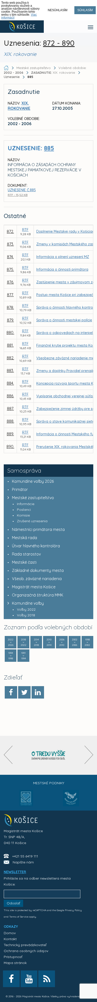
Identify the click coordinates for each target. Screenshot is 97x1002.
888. (10, 421)
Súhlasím (85, 10)
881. (10, 345)
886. (10, 395)
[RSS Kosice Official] (46, 978)
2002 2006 (74, 642)
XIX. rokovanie (53, 72)
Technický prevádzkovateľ (25, 945)
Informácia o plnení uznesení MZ (62, 257)
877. (10, 294)
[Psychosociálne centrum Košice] (26, 801)
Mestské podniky (48, 783)
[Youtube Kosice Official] (29, 978)
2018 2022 (23, 642)
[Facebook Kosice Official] (11, 978)
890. (10, 446)
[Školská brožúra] (48, 755)
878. (10, 307)
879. (10, 320)
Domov (10, 933)
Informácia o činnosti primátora (62, 269)
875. (10, 269)
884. (10, 383)
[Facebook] (11, 692)
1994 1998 (10, 655)
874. (10, 256)
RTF (25, 229)
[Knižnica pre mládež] (71, 801)
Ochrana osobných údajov (26, 951)
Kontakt (10, 939)
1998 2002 (87, 642)
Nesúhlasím (57, 10)
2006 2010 (61, 642)
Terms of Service (18, 916)
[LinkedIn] (38, 692)
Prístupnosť (13, 957)
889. (10, 433)
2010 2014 (49, 642)
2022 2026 (10, 642)
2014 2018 (36, 642)
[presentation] (8, 754)
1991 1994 (23, 655)
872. (10, 231)
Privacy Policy (73, 910)
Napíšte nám (23, 862)
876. (10, 282)
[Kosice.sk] (22, 26)
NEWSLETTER (15, 872)
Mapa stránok (15, 963)
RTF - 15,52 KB (18, 195)
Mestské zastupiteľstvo (33, 497)
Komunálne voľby (28, 603)
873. (10, 244)
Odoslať (13, 903)
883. (10, 370)
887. (10, 408)
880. (10, 332)
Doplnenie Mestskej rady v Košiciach (66, 231)
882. (10, 357)
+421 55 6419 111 (25, 856)
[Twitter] (24, 692)
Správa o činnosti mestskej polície (64, 320)
